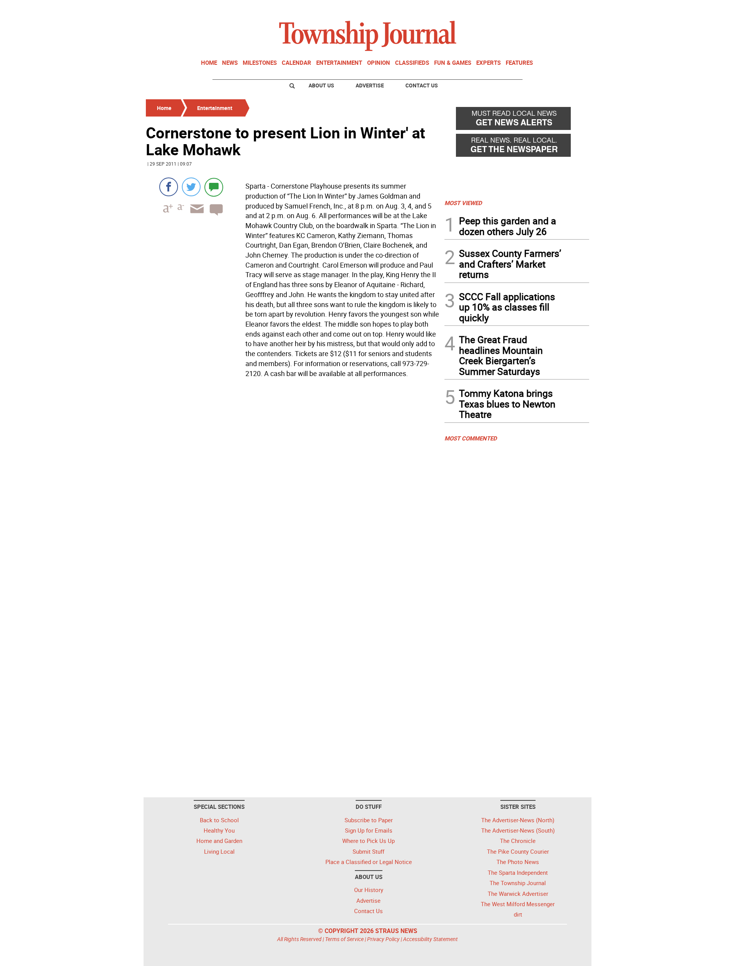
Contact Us (421, 85)
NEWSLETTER (527, 9)
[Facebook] (168, 186)
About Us (321, 85)
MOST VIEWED (463, 203)
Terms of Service (344, 939)
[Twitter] (191, 186)
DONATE (570, 9)
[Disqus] (293, 486)
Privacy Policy (383, 939)
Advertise (370, 85)
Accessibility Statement (430, 939)
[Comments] (213, 186)
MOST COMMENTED (470, 438)
